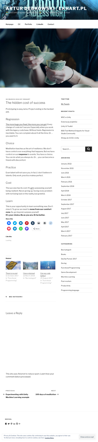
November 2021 (67, 168)
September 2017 (67, 204)
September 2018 (67, 186)
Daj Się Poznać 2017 (69, 259)
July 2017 (64, 213)
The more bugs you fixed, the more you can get (26, 124)
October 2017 (66, 200)
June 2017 (65, 218)
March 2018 (66, 195)
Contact (51, 24)
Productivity (65, 286)
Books (63, 254)
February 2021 (66, 182)
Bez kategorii (16, 297)
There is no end (11, 273)
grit (32, 188)
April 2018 (65, 191)
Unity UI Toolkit (67, 126)
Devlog (63, 263)
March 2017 (65, 231)
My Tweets (65, 104)
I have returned (29, 273)
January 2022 (66, 164)
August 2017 (66, 209)
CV (19, 24)
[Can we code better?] (47, 265)
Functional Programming (70, 268)
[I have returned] (30, 265)
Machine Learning (68, 277)
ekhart (26, 99)
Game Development (68, 272)
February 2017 (66, 236)
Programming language (70, 290)
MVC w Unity (66, 117)
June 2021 (65, 173)
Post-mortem (66, 281)
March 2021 (65, 177)
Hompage (9, 24)
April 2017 (65, 227)
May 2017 (65, 222)
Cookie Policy (49, 438)
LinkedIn (39, 24)
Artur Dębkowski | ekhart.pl (46, 8)
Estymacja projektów (69, 122)
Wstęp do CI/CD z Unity (70, 138)
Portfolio (28, 24)
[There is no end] (13, 265)
